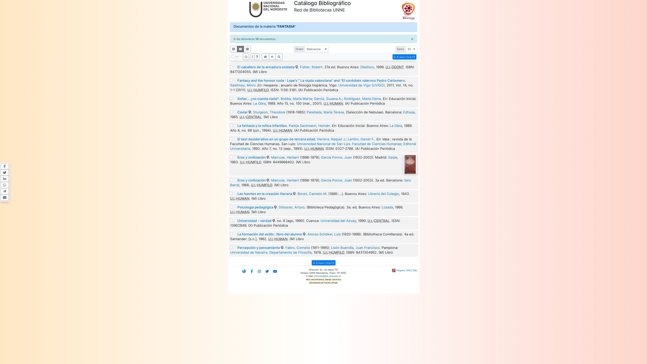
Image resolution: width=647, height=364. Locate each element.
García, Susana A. (328, 99)
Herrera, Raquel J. (331, 139)
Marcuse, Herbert (285, 157)
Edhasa (409, 112)
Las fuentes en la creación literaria (264, 194)
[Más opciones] (253, 57)
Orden (299, 49)
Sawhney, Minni (242, 85)
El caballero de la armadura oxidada (266, 67)
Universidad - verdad (254, 221)
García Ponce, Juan (336, 157)
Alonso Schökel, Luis (324, 234)
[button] (256, 57)
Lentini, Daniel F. (361, 139)
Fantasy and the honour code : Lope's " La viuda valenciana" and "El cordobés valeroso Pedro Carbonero (321, 81)
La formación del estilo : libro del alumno (269, 234)
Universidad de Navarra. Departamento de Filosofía (271, 252)
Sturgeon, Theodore (269, 112)
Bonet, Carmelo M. (312, 194)
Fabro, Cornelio (297, 248)
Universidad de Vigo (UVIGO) (361, 85)
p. (404, 56)
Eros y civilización (251, 157)
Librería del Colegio (383, 194)
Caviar (242, 112)
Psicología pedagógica (255, 207)
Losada (387, 207)
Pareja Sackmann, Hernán (309, 126)
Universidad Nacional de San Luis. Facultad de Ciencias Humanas (349, 144)
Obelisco (367, 67)
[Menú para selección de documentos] (236, 57)
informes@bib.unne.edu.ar (327, 276)
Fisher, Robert (311, 67)
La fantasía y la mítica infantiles (262, 126)
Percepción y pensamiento (259, 248)
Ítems (400, 49)
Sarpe (392, 157)
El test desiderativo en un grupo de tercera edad (276, 139)
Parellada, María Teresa (325, 112)
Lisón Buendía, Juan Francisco (355, 248)
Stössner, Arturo (292, 207)
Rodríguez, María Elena (362, 99)
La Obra (259, 103)
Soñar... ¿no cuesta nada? (258, 99)
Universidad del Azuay (338, 221)
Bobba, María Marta (296, 99)
